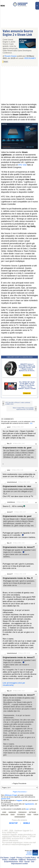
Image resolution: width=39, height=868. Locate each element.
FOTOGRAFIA (21, 814)
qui (27, 809)
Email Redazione (11, 862)
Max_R (9, 443)
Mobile (26, 823)
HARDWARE (12, 812)
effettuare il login (11, 795)
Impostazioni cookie (19, 863)
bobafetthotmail (12, 482)
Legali (12, 858)
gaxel (8, 427)
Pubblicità (13, 860)
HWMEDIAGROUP (20, 817)
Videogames (30, 58)
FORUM (35, 814)
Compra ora (27, 375)
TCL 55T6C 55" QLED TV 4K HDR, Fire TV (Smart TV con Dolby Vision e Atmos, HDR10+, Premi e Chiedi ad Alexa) (27, 386)
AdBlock (22, 860)
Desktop (13, 823)
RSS (21, 862)
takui (8, 470)
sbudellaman (11, 502)
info (31, 423)
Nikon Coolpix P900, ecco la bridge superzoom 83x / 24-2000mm (23, 408)
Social (26, 862)
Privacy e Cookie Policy (26, 858)
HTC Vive (22, 165)
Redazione (31, 860)
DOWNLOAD (4, 814)
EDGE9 (13, 814)
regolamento (29, 804)
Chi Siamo (4, 858)
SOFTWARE (32, 812)
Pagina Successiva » (20, 792)
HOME (4, 812)
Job (32, 862)
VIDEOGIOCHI (22, 812)
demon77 (10, 512)
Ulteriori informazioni (10, 840)
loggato (19, 800)
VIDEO (29, 814)
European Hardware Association (29, 853)
